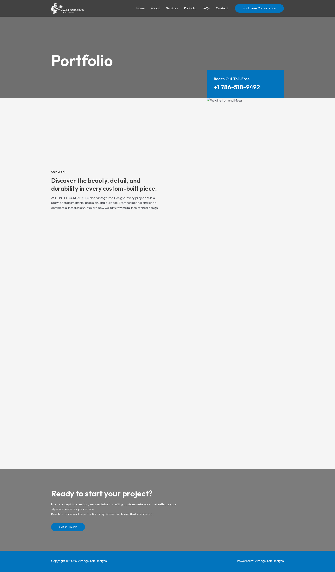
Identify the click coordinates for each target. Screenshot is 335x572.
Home (140, 8)
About (155, 8)
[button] (259, 8)
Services (172, 8)
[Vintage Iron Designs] (68, 8)
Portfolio (190, 8)
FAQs (206, 8)
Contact (222, 8)
